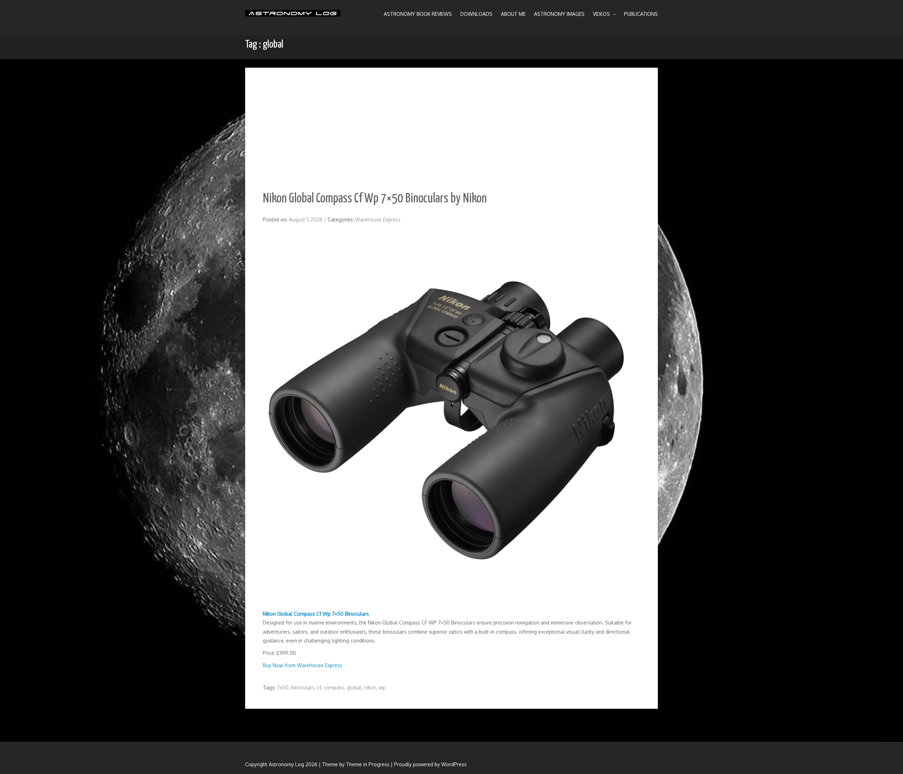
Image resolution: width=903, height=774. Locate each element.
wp (382, 687)
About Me (513, 14)
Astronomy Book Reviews (418, 14)
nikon (370, 687)
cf (319, 687)
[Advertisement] (451, 120)
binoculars (303, 687)
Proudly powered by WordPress (430, 764)
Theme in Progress (367, 764)
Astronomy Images (559, 14)
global (354, 687)
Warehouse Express (377, 220)
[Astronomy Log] (292, 16)
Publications (641, 14)
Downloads (476, 14)
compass (334, 687)
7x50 (283, 687)
